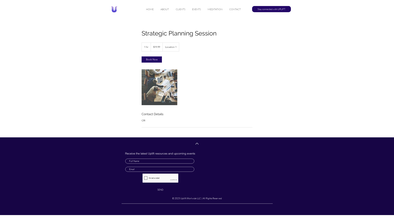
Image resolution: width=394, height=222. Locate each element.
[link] (152, 59)
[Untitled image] (159, 87)
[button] (271, 9)
